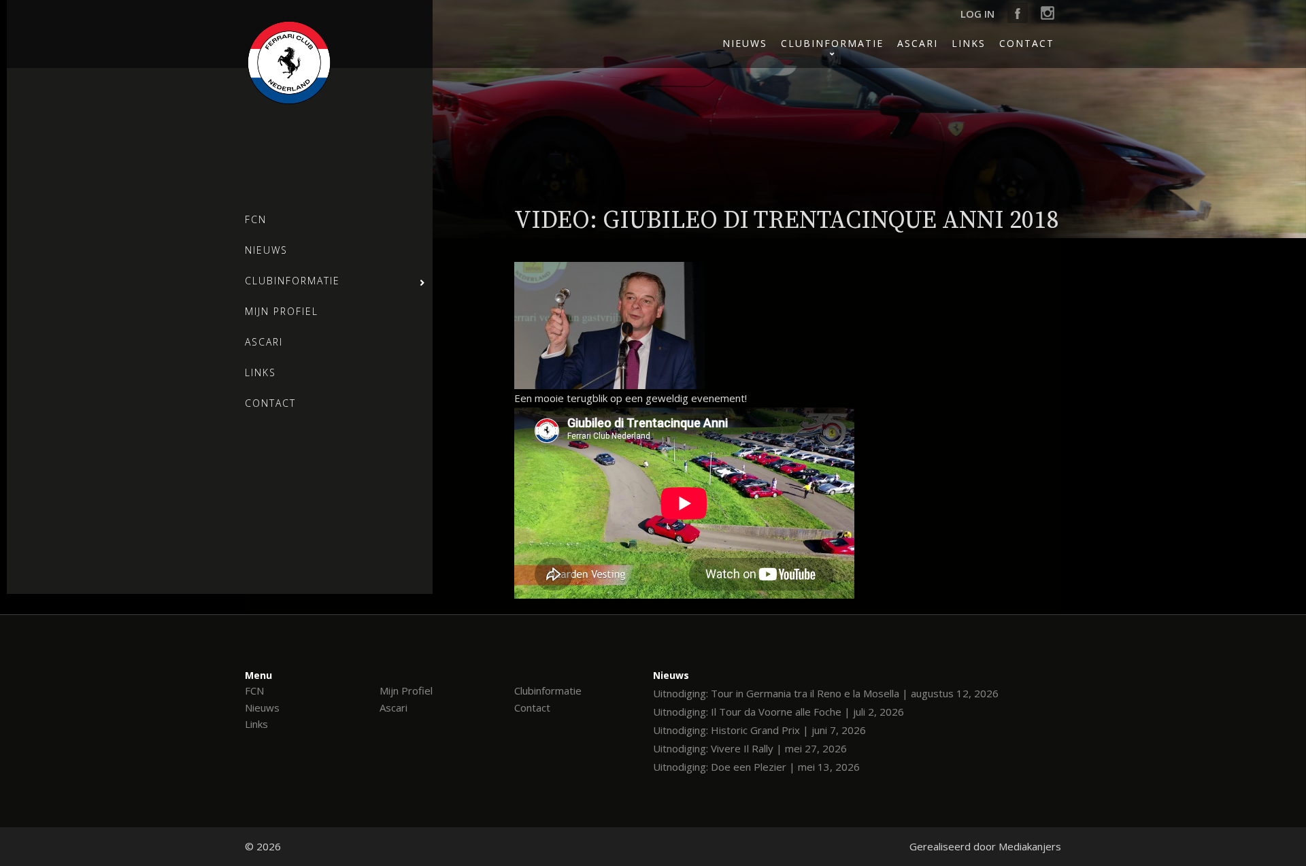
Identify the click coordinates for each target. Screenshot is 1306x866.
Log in (977, 13)
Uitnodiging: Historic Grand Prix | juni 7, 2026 (759, 730)
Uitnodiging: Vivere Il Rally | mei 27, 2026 (750, 748)
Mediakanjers (1030, 846)
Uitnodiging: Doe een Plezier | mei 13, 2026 (756, 766)
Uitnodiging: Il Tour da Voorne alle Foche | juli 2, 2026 (778, 711)
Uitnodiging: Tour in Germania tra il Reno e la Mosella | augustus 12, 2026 (826, 693)
